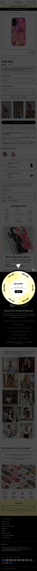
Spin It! (18, 291)
